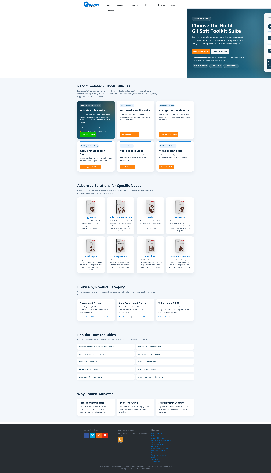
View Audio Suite (127, 167)
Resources (149, 466)
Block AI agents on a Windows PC (150, 377)
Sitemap (112, 466)
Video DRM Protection (121, 217)
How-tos (161, 5)
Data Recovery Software (159, 449)
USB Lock (135, 317)
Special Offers (167, 466)
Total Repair (91, 256)
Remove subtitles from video (148, 362)
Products (119, 5)
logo (91, 4)
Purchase (126, 466)
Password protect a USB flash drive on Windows (96, 346)
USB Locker (155, 436)
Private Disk (108, 317)
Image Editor (120, 256)
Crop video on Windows (88, 362)
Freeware (134, 5)
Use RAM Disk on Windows (148, 369)
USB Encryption (96, 317)
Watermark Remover (180, 256)
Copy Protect (91, 217)
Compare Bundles (220, 51)
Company (111, 11)
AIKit (150, 217)
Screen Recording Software (161, 440)
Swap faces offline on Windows (90, 377)
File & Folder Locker (158, 438)
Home (101, 466)
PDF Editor (150, 256)
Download (149, 5)
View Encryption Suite (169, 134)
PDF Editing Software (158, 451)
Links (160, 466)
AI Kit (153, 457)
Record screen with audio (88, 369)
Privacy (106, 466)
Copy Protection (125, 317)
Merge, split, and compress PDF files (92, 354)
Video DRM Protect (158, 444)
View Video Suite (167, 167)
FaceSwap (180, 217)
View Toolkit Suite (200, 51)
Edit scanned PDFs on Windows (149, 354)
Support (173, 5)
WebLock (144, 317)
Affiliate (155, 466)
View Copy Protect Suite (90, 167)
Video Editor (162, 317)
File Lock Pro (84, 317)
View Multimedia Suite (129, 134)
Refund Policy (140, 466)
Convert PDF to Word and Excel (149, 346)
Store (109, 5)
